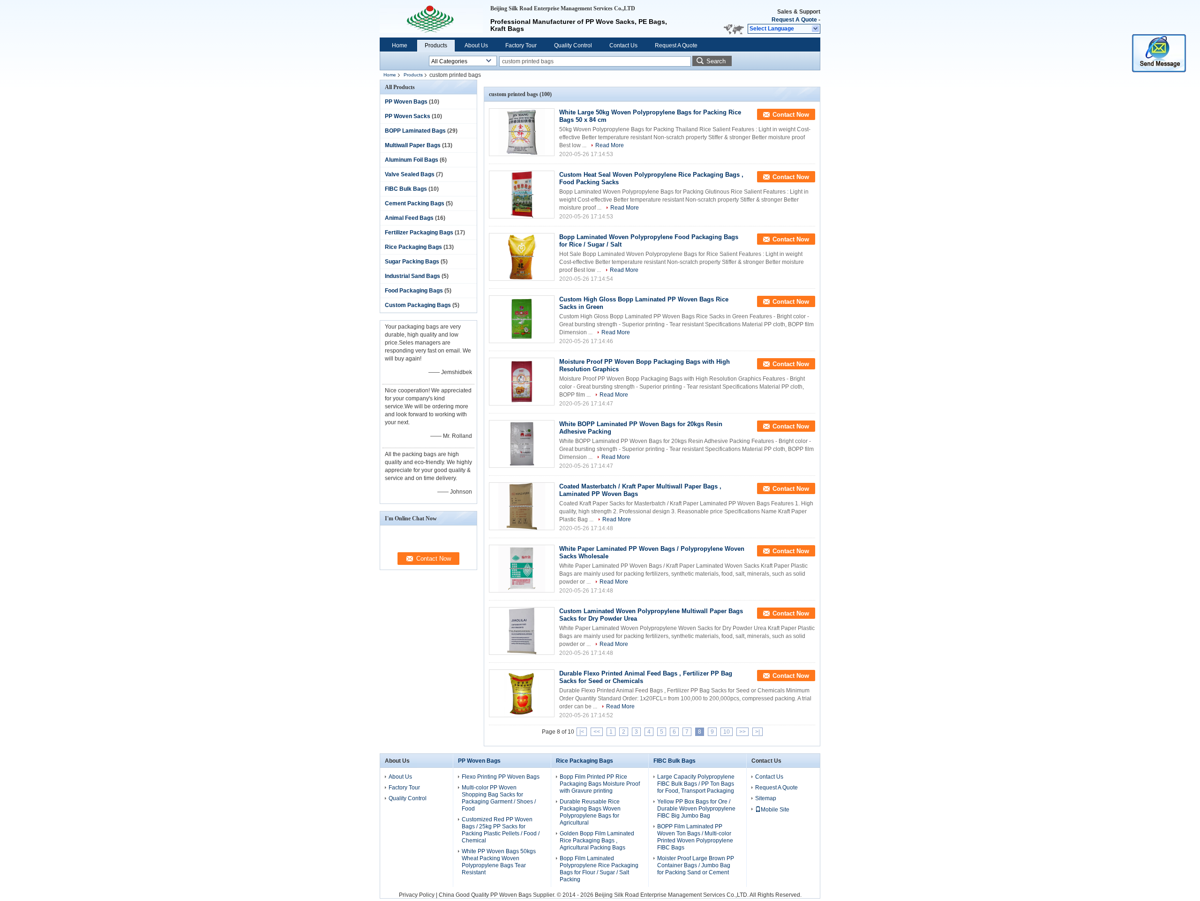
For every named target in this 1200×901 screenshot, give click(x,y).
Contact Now (790, 114)
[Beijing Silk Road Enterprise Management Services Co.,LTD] (816, 29)
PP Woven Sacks (407, 116)
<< (596, 731)
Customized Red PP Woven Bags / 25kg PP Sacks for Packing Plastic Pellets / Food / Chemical (501, 830)
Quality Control (573, 45)
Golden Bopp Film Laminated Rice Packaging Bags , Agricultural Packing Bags (597, 840)
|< (581, 731)
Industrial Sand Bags (412, 276)
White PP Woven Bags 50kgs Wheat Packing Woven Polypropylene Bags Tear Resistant (499, 862)
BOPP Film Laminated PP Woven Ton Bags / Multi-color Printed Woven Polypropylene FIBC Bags (695, 837)
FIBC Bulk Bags (406, 189)
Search (716, 61)
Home (399, 45)
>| (757, 731)
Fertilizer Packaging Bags (419, 232)
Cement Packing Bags (414, 203)
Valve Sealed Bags (410, 174)
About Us (476, 45)
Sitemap (765, 798)
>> (742, 731)
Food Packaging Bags (414, 290)
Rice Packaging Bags (413, 247)
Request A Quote (794, 19)
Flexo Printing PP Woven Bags (501, 776)
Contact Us (623, 45)
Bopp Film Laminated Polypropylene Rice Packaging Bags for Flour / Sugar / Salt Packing (599, 869)
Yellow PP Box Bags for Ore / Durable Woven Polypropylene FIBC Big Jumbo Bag (696, 808)
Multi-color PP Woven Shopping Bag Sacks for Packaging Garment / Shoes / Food (499, 798)
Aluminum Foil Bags (411, 160)
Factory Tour (521, 45)
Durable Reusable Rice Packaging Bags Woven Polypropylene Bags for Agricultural (590, 812)
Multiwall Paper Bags (413, 145)
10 (726, 731)
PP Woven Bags (406, 101)
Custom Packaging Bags (418, 305)
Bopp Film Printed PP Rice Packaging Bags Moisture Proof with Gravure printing (600, 783)
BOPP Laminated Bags (415, 131)
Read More (609, 145)
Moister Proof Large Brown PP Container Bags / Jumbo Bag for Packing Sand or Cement (695, 865)
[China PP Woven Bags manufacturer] (431, 19)
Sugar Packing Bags (412, 261)
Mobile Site (775, 809)
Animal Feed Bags (409, 218)
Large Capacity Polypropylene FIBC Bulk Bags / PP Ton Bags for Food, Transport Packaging (696, 783)
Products (436, 45)
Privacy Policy (417, 895)
